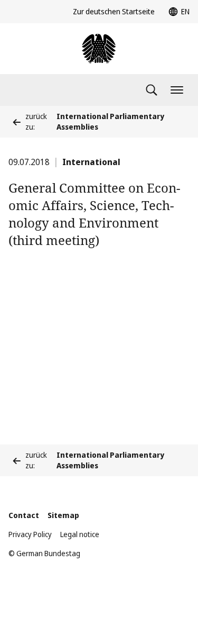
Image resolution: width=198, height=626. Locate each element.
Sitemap (63, 515)
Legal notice (79, 534)
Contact (23, 515)
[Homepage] (99, 48)
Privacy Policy (30, 534)
